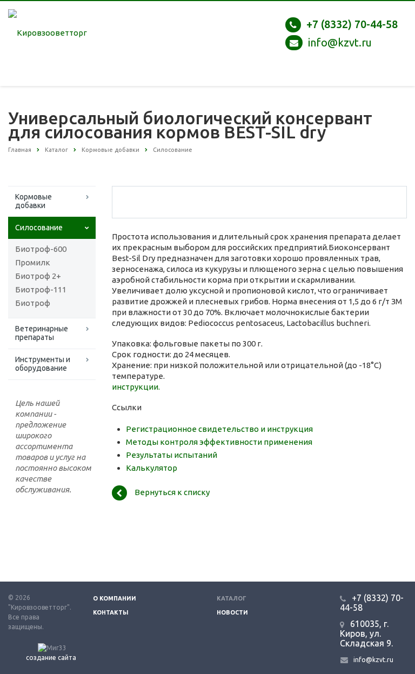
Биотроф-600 (40, 248)
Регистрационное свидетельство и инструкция (219, 428)
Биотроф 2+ (38, 276)
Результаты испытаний (171, 454)
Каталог (231, 598)
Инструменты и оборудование (42, 363)
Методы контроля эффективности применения (219, 441)
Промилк (32, 262)
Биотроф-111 (40, 289)
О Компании (114, 598)
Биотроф (32, 303)
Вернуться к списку (172, 492)
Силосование (39, 227)
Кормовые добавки (33, 201)
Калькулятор (151, 467)
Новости (232, 612)
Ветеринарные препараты (41, 333)
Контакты (111, 612)
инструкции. (136, 386)
